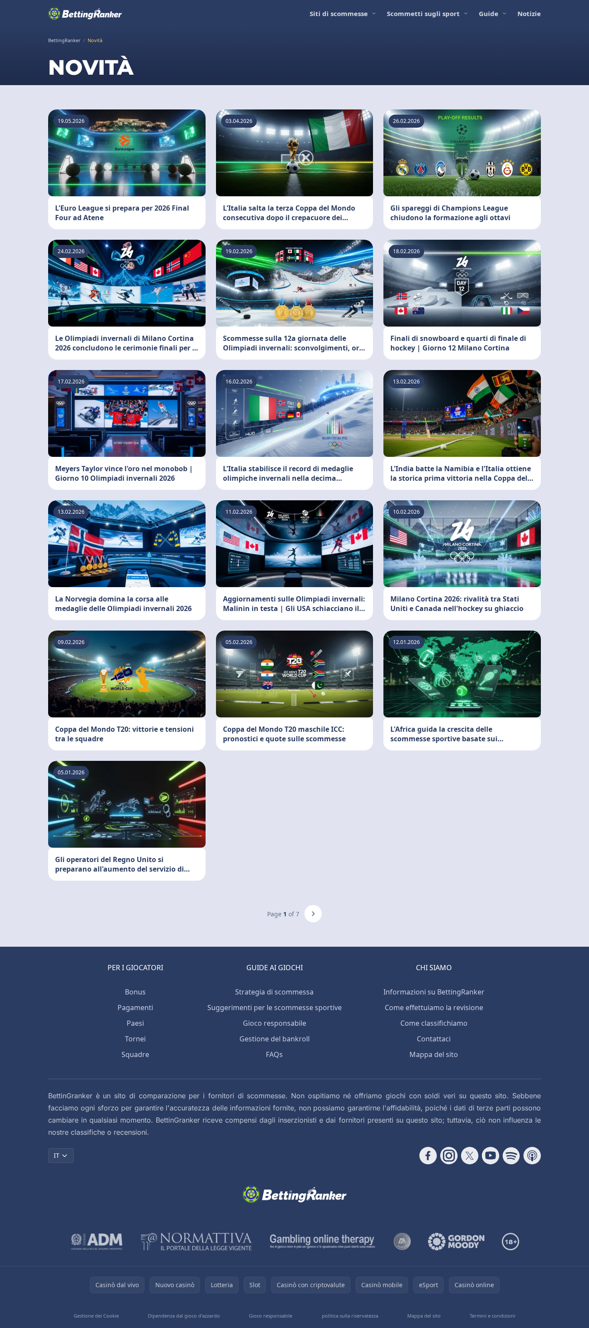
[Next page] (313, 913)
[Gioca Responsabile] (322, 1241)
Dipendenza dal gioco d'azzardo (184, 1315)
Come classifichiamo (434, 1023)
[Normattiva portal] (196, 1241)
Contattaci (434, 1039)
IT (56, 1155)
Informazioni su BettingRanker (433, 992)
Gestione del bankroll (274, 1039)
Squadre (135, 1054)
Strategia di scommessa (274, 992)
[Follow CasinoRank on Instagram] (449, 1155)
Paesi (135, 1023)
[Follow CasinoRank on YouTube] (490, 1155)
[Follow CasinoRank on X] (469, 1155)
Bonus (135, 992)
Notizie (529, 13)
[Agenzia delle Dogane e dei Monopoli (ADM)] (97, 1241)
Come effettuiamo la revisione (434, 1007)
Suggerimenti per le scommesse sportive (274, 1007)
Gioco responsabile (274, 1023)
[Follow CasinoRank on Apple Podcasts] (532, 1155)
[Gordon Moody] (456, 1241)
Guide (488, 13)
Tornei (135, 1039)
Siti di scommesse (339, 13)
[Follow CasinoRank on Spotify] (511, 1155)
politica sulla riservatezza (350, 1315)
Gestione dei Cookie (96, 1315)
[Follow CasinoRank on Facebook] (428, 1155)
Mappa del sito (433, 1054)
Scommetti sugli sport (423, 13)
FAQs (274, 1054)
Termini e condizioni (492, 1315)
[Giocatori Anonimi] (402, 1241)
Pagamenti (135, 1007)
